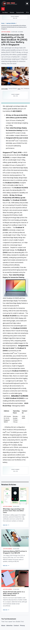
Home (2, 23)
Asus (22, 88)
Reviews (12, 12)
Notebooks (26, 88)
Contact (16, 625)
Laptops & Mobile (11, 23)
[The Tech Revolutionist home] (13, 3)
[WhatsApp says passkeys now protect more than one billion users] (15, 495)
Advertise (9, 625)
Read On (5, 525)
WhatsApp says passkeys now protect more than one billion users (13, 510)
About (3, 625)
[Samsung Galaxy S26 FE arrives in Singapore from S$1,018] (15, 537)
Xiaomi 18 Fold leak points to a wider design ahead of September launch (14, 593)
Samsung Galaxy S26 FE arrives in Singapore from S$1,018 (15, 552)
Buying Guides (20, 12)
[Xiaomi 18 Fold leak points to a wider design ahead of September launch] (15, 578)
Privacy (22, 625)
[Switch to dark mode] (27, 3)
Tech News (5, 12)
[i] (20, 205)
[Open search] (3, 8)
